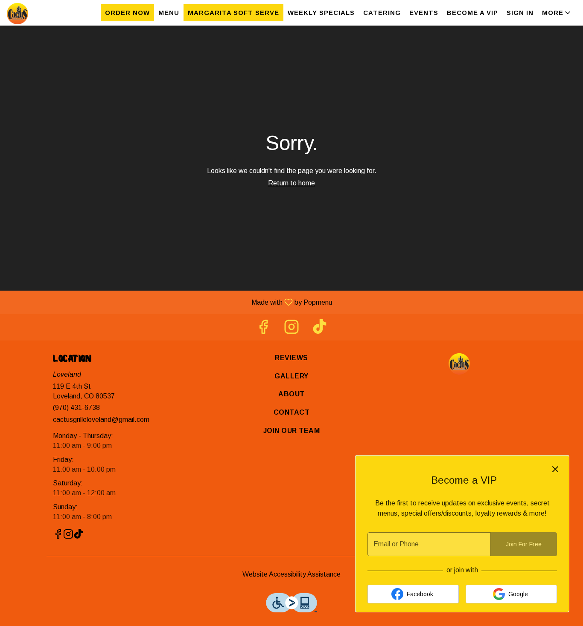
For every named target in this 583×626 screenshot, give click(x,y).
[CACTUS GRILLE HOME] (45, 13)
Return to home (291, 183)
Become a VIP (472, 12)
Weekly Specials (321, 12)
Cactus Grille (459, 364)
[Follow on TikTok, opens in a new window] (319, 329)
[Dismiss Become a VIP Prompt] (555, 469)
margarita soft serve (233, 12)
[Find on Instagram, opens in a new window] (291, 329)
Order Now (127, 12)
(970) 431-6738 (76, 407)
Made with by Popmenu (169, 302)
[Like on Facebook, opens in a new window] (263, 329)
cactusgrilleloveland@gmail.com (101, 419)
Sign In (520, 12)
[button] (557, 12)
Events (423, 12)
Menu (168, 12)
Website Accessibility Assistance (291, 574)
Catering (382, 12)
